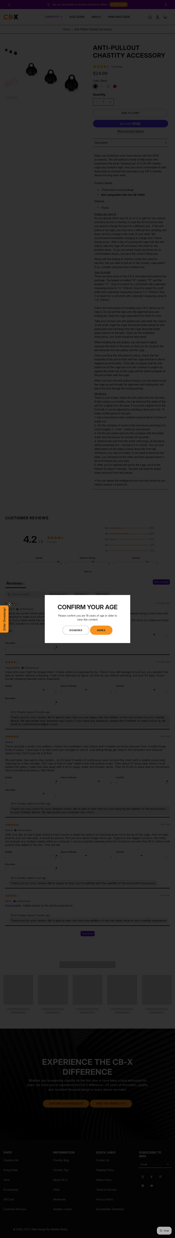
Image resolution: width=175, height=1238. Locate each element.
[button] (4, 619)
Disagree (75, 630)
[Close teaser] (9, 604)
